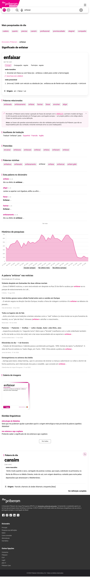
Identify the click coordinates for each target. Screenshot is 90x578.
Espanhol (26, 136)
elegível (71, 31)
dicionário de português (47, 506)
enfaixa (46, 150)
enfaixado (8, 104)
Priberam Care (6, 565)
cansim (34, 31)
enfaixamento (20, 104)
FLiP (3, 557)
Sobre (3, 533)
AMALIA (60, 114)
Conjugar (8, 65)
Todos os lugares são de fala (13, 313)
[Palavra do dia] (85, 454)
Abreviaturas (6, 538)
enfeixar (37, 150)
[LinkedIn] (14, 516)
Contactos (5, 552)
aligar (65, 104)
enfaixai (66, 150)
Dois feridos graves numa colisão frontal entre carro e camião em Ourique (31, 298)
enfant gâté (72, 164)
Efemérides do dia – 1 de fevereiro (15, 343)
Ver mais (45, 223)
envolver (56, 104)
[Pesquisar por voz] (22, 10)
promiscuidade (59, 31)
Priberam (4, 555)
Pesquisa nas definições (9, 530)
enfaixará (27, 150)
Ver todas (45, 441)
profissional (44, 31)
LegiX (3, 560)
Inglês (41, 136)
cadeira (5, 31)
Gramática (5, 541)
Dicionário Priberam (9, 42)
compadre (82, 31)
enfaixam (56, 150)
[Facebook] (3, 516)
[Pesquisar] (17, 10)
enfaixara (17, 150)
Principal (4, 527)
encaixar (7, 150)
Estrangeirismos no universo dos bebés (17, 358)
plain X (4, 563)
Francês (34, 136)
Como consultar (7, 535)
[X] (18, 516)
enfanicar (60, 164)
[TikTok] (10, 516)
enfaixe (31, 104)
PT (4, 10)
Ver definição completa (77, 491)
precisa (24, 31)
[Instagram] (7, 516)
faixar (48, 104)
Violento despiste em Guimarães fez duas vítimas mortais (24, 283)
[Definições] (81, 10)
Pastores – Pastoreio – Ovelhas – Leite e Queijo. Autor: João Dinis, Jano (31, 328)
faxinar (40, 104)
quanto (15, 31)
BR (8, 10)
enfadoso (7, 164)
